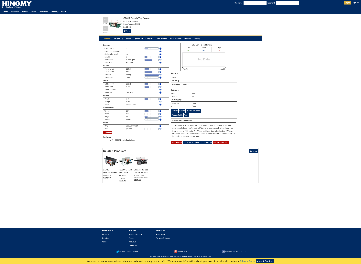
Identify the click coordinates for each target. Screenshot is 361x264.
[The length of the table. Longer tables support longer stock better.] (160, 84)
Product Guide (177, 115)
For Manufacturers (163, 238)
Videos (128, 39)
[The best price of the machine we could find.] (160, 129)
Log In (347, 3)
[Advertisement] (180, 206)
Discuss (187, 39)
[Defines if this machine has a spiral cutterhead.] (160, 54)
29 (193, 96)
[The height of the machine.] (160, 117)
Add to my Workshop (191, 143)
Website (134, 21)
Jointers (185, 85)
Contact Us (133, 246)
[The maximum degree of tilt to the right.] (160, 75)
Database (15, 12)
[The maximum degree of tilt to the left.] (160, 77)
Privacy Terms (247, 261)
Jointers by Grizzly (193, 111)
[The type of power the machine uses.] (160, 105)
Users (63, 12)
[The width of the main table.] (160, 87)
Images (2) (118, 39)
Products (105, 235)
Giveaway (55, 12)
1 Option (127, 31)
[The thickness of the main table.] (160, 90)
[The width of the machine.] (160, 111)
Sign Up (356, 3)
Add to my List (206, 143)
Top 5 (186, 115)
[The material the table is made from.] (160, 92)
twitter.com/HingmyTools (128, 251)
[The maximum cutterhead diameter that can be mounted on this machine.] (160, 51)
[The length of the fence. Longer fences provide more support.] (160, 69)
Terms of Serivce (135, 235)
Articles (25, 12)
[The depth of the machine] (160, 114)
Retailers (105, 238)
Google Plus (182, 251)
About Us (132, 242)
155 (193, 94)
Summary (108, 39)
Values (104, 242)
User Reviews (176, 39)
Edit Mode (108, 132)
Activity (197, 39)
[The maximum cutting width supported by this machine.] (160, 48)
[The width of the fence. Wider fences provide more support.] (160, 72)
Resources (43, 12)
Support (132, 238)
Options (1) (138, 39)
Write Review (177, 143)
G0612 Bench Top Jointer (125, 140)
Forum (33, 12)
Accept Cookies (264, 261)
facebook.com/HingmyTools (235, 251)
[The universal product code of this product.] (160, 126)
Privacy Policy (188, 256)
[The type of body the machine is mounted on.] (160, 63)
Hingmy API (160, 235)
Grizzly (182, 111)
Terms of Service (202, 256)
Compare (149, 39)
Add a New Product (220, 143)
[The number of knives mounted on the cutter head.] (160, 57)
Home (6, 12)
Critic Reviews (162, 39)
